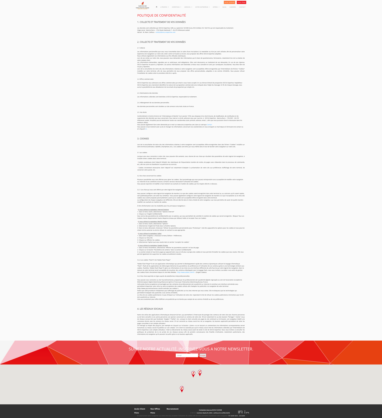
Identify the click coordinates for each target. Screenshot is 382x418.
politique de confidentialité (221, 413)
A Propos (164, 7)
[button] (200, 373)
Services (187, 7)
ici (146, 129)
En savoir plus (233, 416)
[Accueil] (156, 6)
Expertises (176, 7)
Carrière (232, 7)
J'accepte (242, 416)
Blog (224, 7)
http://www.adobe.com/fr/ (186, 272)
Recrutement (173, 409)
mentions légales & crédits (204, 413)
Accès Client (139, 409)
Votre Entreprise (202, 7)
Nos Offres (155, 409)
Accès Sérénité (229, 2)
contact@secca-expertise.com (165, 32)
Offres (215, 7)
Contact (242, 7)
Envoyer (203, 355)
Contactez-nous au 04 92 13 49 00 (210, 410)
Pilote (136, 413)
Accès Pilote (241, 2)
